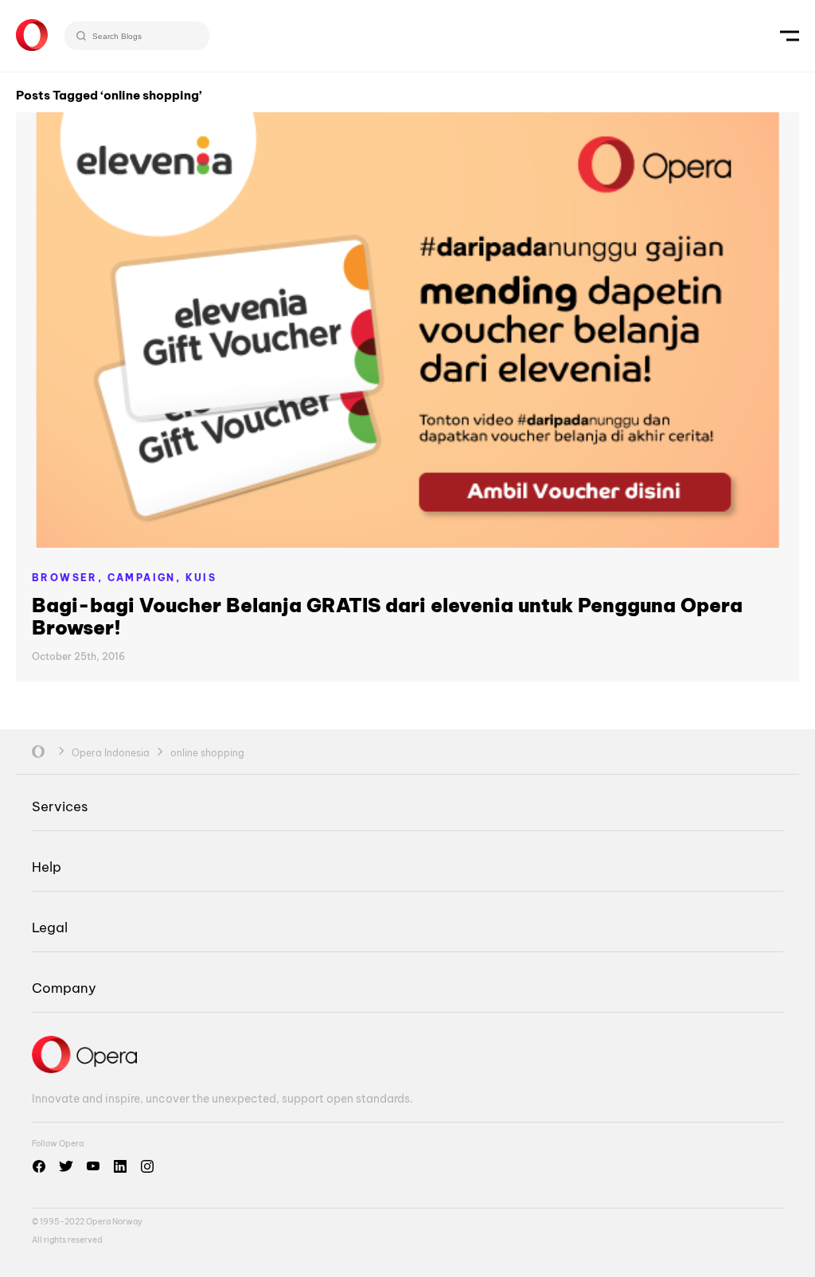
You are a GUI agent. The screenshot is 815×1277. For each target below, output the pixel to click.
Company (64, 987)
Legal (50, 927)
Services (60, 806)
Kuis (201, 578)
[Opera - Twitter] (66, 1166)
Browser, (69, 578)
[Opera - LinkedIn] (120, 1166)
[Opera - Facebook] (39, 1166)
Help (46, 866)
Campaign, (146, 578)
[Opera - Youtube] (93, 1166)
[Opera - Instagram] (147, 1166)
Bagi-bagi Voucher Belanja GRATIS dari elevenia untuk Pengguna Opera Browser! (387, 616)
